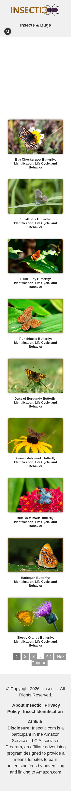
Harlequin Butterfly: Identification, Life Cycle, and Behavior (35, 581)
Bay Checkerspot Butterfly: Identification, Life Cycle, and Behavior (35, 163)
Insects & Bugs (35, 25)
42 (48, 656)
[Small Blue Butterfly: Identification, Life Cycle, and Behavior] (35, 212)
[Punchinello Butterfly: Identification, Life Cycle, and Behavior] (35, 331)
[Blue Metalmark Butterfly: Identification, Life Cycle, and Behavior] (35, 511)
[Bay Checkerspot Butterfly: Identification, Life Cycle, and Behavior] (35, 152)
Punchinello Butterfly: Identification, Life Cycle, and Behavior (35, 342)
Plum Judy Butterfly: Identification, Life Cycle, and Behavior (35, 283)
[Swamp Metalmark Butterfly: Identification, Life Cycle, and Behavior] (35, 451)
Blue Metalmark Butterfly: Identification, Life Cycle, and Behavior (35, 522)
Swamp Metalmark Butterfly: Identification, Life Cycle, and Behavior (35, 462)
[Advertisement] (35, 74)
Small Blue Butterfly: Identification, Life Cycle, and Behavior (35, 223)
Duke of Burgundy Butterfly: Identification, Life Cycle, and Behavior (35, 402)
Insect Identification (43, 711)
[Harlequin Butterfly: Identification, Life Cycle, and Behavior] (35, 570)
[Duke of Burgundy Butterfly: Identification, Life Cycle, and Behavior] (35, 391)
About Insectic (26, 705)
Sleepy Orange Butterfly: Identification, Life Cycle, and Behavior (35, 641)
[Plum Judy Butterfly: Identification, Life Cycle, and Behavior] (35, 271)
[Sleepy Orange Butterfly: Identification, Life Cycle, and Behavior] (35, 630)
